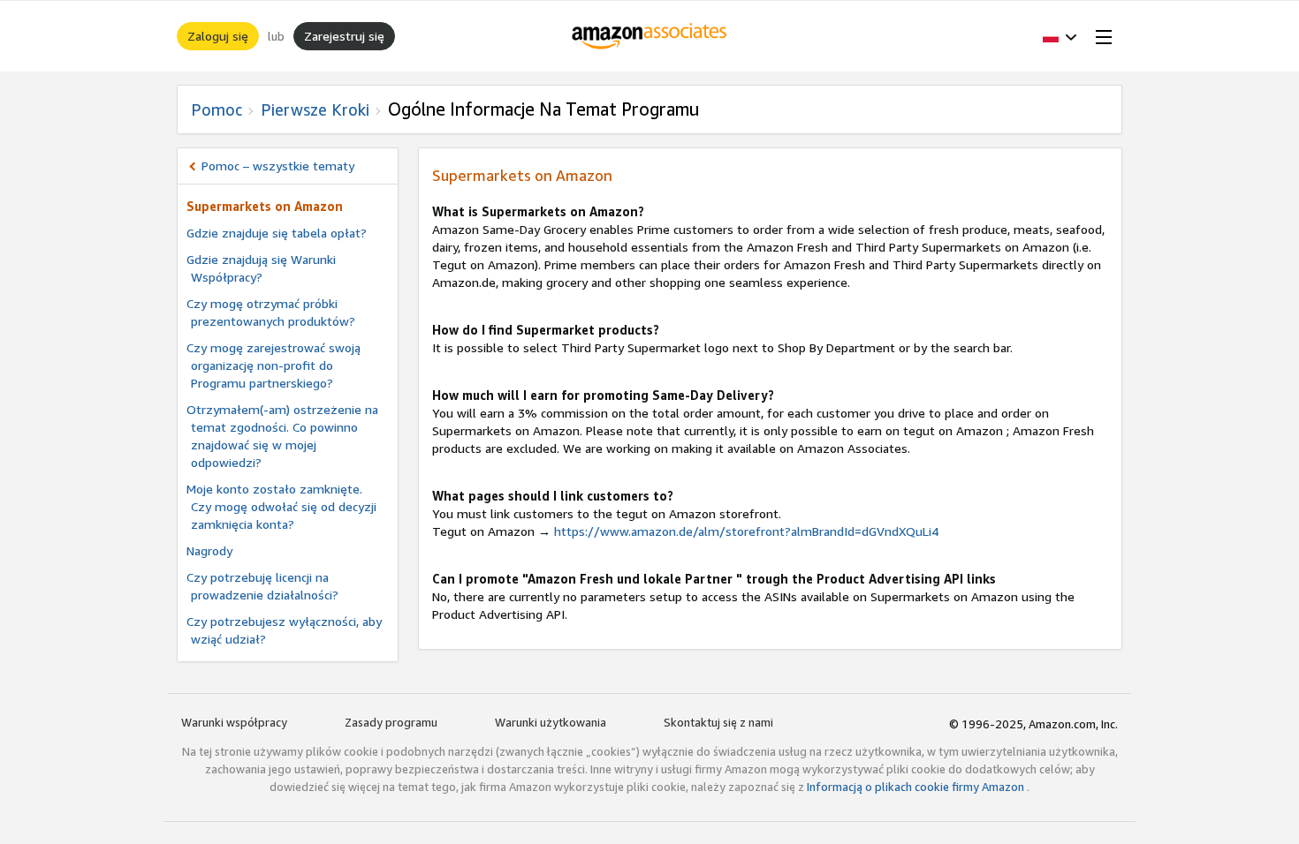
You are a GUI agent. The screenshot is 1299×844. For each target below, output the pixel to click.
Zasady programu (391, 722)
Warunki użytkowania (550, 722)
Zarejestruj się (344, 35)
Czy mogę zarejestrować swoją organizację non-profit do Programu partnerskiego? (273, 365)
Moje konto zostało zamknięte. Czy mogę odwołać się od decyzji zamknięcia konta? (281, 506)
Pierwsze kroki (315, 109)
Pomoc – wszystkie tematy (277, 165)
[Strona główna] (650, 36)
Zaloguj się (217, 35)
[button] (1060, 36)
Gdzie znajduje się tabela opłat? (276, 232)
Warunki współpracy (234, 722)
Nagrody (209, 550)
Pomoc (216, 109)
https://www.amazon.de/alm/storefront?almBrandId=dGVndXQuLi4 (746, 531)
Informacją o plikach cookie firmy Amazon (917, 787)
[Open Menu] (1100, 36)
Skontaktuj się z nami (718, 722)
